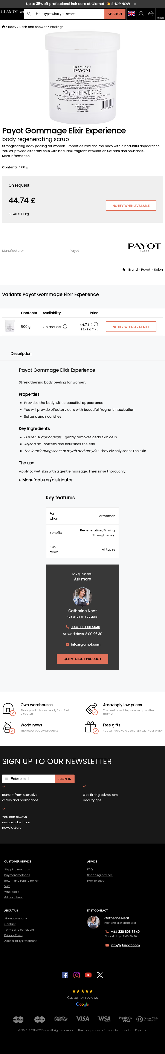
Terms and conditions (19, 930)
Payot (74, 250)
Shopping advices (100, 875)
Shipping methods (17, 869)
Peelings (56, 27)
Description (21, 353)
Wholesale (11, 892)
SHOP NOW (121, 3)
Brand (133, 269)
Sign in (64, 779)
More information (16, 155)
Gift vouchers (13, 897)
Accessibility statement (20, 941)
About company (15, 918)
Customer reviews (82, 997)
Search (115, 14)
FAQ (90, 869)
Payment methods (17, 875)
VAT (7, 886)
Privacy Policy (13, 935)
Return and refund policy (21, 881)
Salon (158, 269)
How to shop (96, 881)
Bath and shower (33, 27)
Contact (9, 924)
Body (12, 27)
